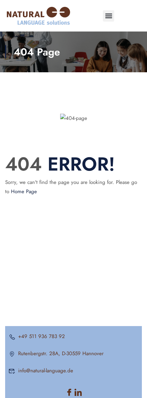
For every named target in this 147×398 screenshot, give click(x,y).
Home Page (24, 191)
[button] (108, 16)
